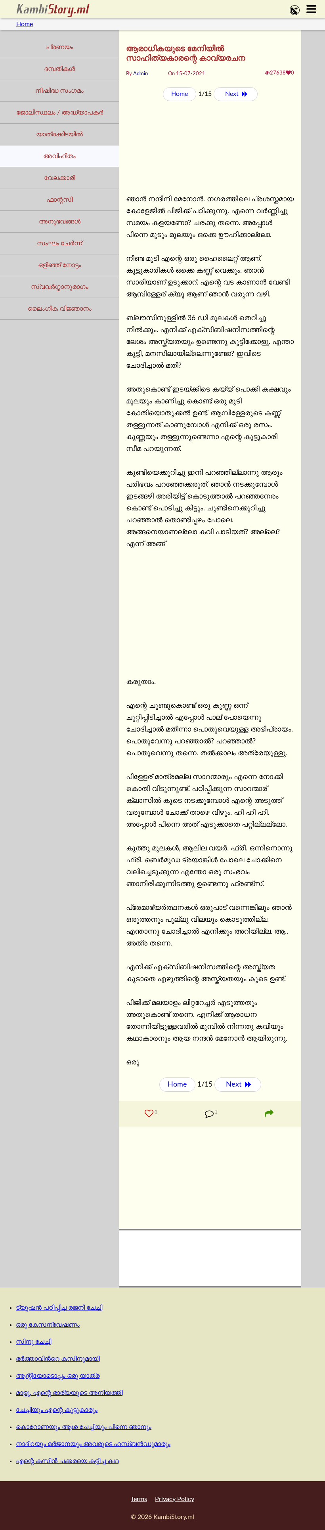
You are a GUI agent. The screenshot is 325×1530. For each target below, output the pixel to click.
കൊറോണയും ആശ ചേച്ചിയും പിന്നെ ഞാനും (83, 1427)
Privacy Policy (174, 1499)
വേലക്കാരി (59, 178)
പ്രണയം (59, 47)
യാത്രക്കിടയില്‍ (59, 134)
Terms (139, 1499)
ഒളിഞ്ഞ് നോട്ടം (59, 265)
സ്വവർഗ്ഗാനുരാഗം (59, 287)
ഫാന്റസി (59, 200)
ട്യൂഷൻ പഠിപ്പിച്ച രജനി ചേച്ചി (59, 1308)
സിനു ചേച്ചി (33, 1342)
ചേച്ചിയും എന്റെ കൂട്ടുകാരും (57, 1410)
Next (232, 94)
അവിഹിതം (59, 156)
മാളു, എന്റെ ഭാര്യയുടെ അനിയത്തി (69, 1393)
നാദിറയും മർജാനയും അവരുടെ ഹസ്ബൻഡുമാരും (93, 1444)
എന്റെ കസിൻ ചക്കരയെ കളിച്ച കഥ (67, 1461)
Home (24, 24)
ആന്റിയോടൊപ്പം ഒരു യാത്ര (57, 1376)
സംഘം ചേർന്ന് (59, 243)
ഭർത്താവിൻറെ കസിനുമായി (57, 1359)
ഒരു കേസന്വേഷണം (48, 1325)
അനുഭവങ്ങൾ (59, 221)
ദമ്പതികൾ (59, 69)
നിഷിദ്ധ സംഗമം (59, 91)
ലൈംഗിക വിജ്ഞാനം (60, 309)
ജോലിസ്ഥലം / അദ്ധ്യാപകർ (59, 112)
